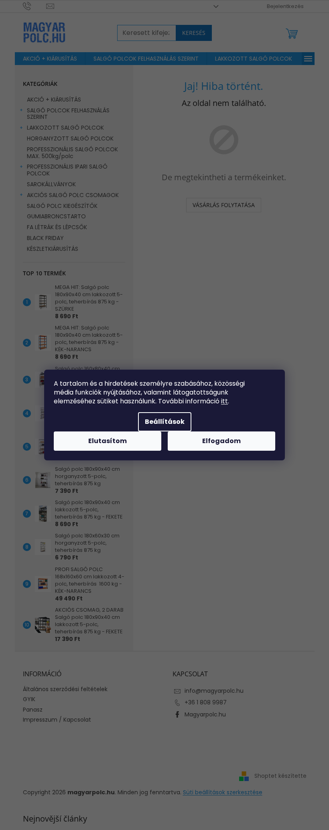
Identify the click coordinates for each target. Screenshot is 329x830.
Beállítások (165, 421)
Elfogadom (221, 441)
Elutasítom (107, 441)
